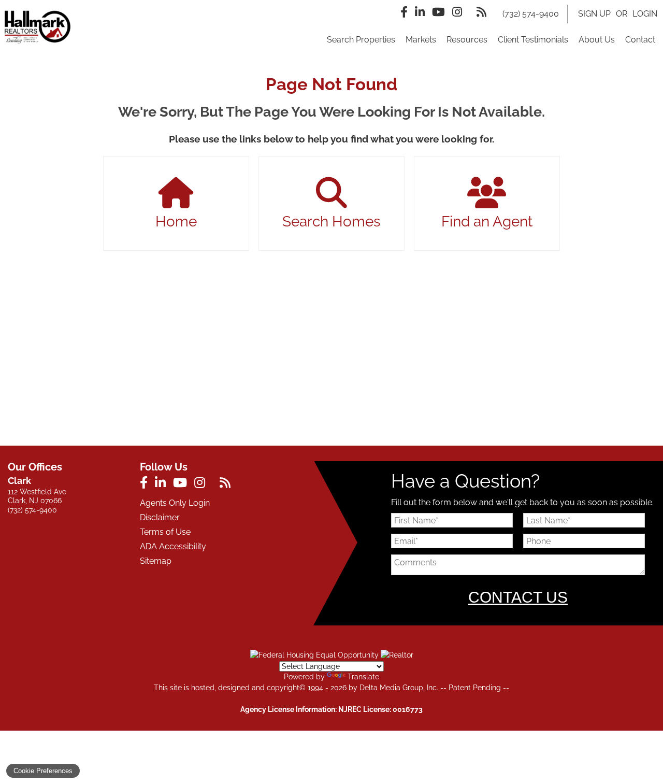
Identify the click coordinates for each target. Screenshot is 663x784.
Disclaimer (160, 517)
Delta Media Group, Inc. (398, 687)
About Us (597, 40)
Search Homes (331, 221)
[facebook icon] (147, 484)
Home (176, 221)
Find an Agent (486, 221)
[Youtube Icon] (438, 12)
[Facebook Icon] (404, 12)
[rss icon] (228, 484)
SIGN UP (594, 14)
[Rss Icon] (481, 12)
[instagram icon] (203, 484)
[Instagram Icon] (457, 12)
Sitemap (155, 561)
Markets (421, 40)
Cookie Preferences (43, 771)
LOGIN (644, 14)
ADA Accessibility (173, 546)
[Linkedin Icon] (420, 12)
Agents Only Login (175, 503)
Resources (466, 40)
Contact (640, 40)
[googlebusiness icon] (216, 484)
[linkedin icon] (164, 484)
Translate (363, 677)
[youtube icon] (183, 484)
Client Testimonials (533, 40)
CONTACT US (518, 597)
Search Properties (361, 40)
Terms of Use (165, 532)
